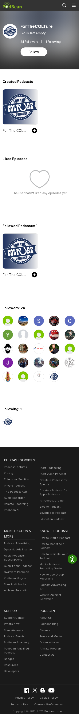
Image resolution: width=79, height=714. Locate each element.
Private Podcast (14, 485)
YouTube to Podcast (53, 512)
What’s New (12, 623)
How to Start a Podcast (55, 537)
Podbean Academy (16, 642)
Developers (11, 671)
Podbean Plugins (15, 578)
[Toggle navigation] (74, 5)
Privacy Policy (24, 697)
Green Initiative (49, 642)
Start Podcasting (51, 467)
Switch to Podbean (16, 572)
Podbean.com (53, 711)
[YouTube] (51, 690)
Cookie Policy (49, 697)
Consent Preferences (48, 704)
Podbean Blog (49, 623)
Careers (45, 630)
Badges (9, 658)
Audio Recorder (14, 497)
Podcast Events (14, 636)
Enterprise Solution (16, 479)
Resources (11, 665)
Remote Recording (16, 504)
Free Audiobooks (15, 584)
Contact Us (47, 654)
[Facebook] (26, 690)
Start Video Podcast (53, 474)
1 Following (53, 41)
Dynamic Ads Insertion (18, 549)
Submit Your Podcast (18, 565)
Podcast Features (15, 467)
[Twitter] (34, 690)
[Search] (64, 5)
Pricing (8, 473)
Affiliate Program (51, 648)
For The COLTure (15, 130)
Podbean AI (11, 510)
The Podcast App (15, 491)
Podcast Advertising (17, 543)
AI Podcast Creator (52, 500)
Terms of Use (19, 704)
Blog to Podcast (50, 506)
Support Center (14, 617)
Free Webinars (13, 630)
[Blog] (42, 690)
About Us (46, 617)
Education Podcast (52, 519)
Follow (33, 52)
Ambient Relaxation (16, 590)
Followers (29, 41)
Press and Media (51, 636)
